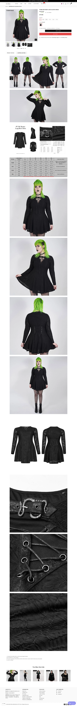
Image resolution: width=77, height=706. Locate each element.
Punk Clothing (41, 692)
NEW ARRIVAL (43, 3)
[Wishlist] (68, 4)
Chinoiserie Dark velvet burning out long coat (38, 672)
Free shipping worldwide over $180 (38, 1)
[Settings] (66, 4)
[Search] (64, 4)
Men (25, 3)
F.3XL (50, 19)
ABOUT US (24, 691)
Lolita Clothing (42, 693)
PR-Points (24, 693)
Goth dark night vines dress (52, 672)
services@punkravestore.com (13, 691)
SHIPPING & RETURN (21, 52)
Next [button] (37, 25)
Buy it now (55, 34)
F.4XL (53, 19)
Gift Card (41, 699)
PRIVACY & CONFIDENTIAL (27, 699)
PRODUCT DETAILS (10, 52)
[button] (41, 11)
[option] (22, 25)
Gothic (16, 3)
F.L (40, 19)
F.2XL (46, 19)
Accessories (36, 3)
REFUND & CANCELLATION (27, 696)
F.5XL (57, 19)
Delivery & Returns (51, 28)
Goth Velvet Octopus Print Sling (65, 673)
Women (29, 3)
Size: (40, 17)
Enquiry (58, 28)
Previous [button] (6, 25)
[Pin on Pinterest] (23, 48)
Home (7, 6)
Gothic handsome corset (12, 672)
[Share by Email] (25, 48)
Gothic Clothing (42, 691)
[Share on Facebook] (20, 48)
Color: (42, 22)
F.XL (43, 19)
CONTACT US (24, 692)
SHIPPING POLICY (25, 695)
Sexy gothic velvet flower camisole (25, 672)
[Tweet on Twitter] (22, 48)
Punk (21, 3)
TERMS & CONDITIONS (26, 698)
